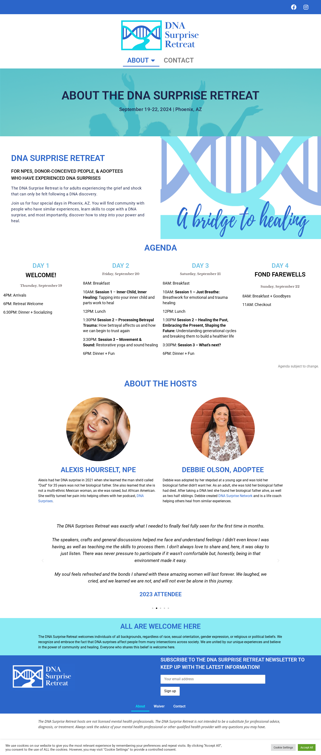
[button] (42, 561)
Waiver (159, 706)
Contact (179, 60)
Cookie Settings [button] (283, 747)
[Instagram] (305, 7)
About (138, 60)
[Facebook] (293, 7)
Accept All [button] (306, 747)
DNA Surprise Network (235, 496)
